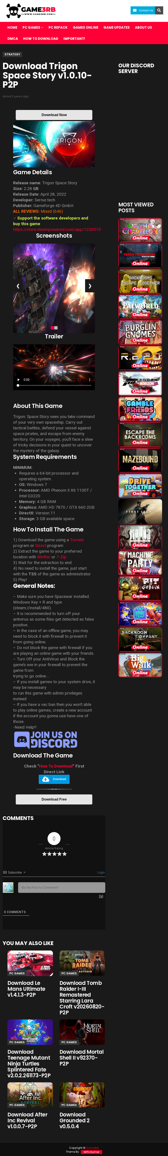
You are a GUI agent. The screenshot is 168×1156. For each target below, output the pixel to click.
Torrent (77, 539)
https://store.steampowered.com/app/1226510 (57, 229)
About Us (143, 27)
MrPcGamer (91, 1152)
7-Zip (61, 556)
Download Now (54, 115)
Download (59, 779)
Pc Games (17, 973)
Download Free (54, 799)
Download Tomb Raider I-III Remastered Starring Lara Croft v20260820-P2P (82, 997)
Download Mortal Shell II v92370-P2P (82, 1057)
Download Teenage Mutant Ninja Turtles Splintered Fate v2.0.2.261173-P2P (29, 1063)
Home (12, 27)
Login (101, 872)
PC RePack (58, 27)
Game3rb (92, 1148)
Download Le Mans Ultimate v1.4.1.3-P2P (26, 988)
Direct (40, 545)
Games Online (85, 27)
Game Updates (116, 27)
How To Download (56, 766)
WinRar (43, 556)
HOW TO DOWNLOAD (40, 38)
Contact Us (146, 10)
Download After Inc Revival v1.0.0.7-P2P (27, 1120)
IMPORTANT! (74, 38)
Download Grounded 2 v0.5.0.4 (75, 1120)
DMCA (12, 38)
